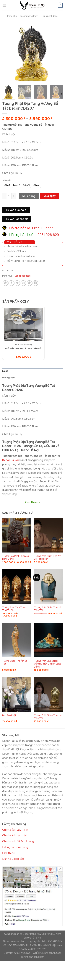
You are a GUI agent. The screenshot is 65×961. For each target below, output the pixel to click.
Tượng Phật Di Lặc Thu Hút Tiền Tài (48, 609)
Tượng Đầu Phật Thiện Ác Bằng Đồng (15, 557)
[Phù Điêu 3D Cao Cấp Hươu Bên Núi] (23, 324)
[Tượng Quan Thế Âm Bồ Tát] (16, 640)
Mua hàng (29, 196)
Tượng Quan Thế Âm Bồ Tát (14, 662)
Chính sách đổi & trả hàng (18, 841)
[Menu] (4, 5)
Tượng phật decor (49, 15)
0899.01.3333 (42, 228)
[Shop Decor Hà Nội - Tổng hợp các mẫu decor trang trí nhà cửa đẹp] (32, 5)
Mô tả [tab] (5, 371)
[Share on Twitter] (17, 283)
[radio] (7, 185)
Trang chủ (12, 15)
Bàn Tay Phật (9, 715)
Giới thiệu (8, 853)
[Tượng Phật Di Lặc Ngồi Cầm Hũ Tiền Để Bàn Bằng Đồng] (48, 640)
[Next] (57, 52)
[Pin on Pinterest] (29, 283)
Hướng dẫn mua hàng (15, 847)
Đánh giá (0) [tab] (9, 377)
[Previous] (7, 52)
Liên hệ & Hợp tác (13, 858)
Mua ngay (50, 196)
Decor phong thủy (28, 15)
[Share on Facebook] (11, 283)
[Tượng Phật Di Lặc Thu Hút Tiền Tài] (48, 586)
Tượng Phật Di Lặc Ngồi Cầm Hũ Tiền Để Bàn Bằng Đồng (47, 663)
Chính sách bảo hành (15, 829)
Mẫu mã (7, 180)
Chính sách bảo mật (14, 835)
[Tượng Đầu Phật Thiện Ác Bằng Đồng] (16, 535)
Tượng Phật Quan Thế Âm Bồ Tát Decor (47, 557)
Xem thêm (31, 502)
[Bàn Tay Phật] (16, 694)
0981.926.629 (48, 234)
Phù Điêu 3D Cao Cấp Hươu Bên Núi (23, 348)
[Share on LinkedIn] (35, 283)
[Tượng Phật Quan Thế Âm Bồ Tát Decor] (48, 535)
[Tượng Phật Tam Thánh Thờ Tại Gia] (16, 586)
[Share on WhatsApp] (5, 283)
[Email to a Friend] (23, 283)
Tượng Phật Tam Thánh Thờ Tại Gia (14, 609)
